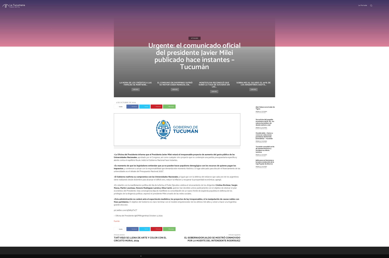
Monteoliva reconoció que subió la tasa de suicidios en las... (214, 85)
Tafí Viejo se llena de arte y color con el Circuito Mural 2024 (140, 239)
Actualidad (194, 38)
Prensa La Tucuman (261, 112)
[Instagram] (380, 5)
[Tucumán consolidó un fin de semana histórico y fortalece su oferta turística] (249, 150)
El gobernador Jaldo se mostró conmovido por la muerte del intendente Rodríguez (212, 239)
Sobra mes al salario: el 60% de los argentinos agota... (253, 84)
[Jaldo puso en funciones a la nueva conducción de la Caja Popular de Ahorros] (249, 164)
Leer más (135, 89)
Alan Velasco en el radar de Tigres (265, 108)
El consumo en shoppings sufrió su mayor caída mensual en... (174, 84)
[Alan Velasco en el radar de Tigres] (249, 111)
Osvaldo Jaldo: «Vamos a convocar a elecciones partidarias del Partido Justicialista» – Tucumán (264, 136)
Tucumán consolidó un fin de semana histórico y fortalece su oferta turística (265, 149)
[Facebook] (377, 5)
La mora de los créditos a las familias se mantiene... (135, 84)
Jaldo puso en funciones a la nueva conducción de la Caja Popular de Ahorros (265, 162)
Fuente (117, 221)
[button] (371, 5)
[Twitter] (384, 5)
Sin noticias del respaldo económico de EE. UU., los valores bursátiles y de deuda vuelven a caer (265, 122)
